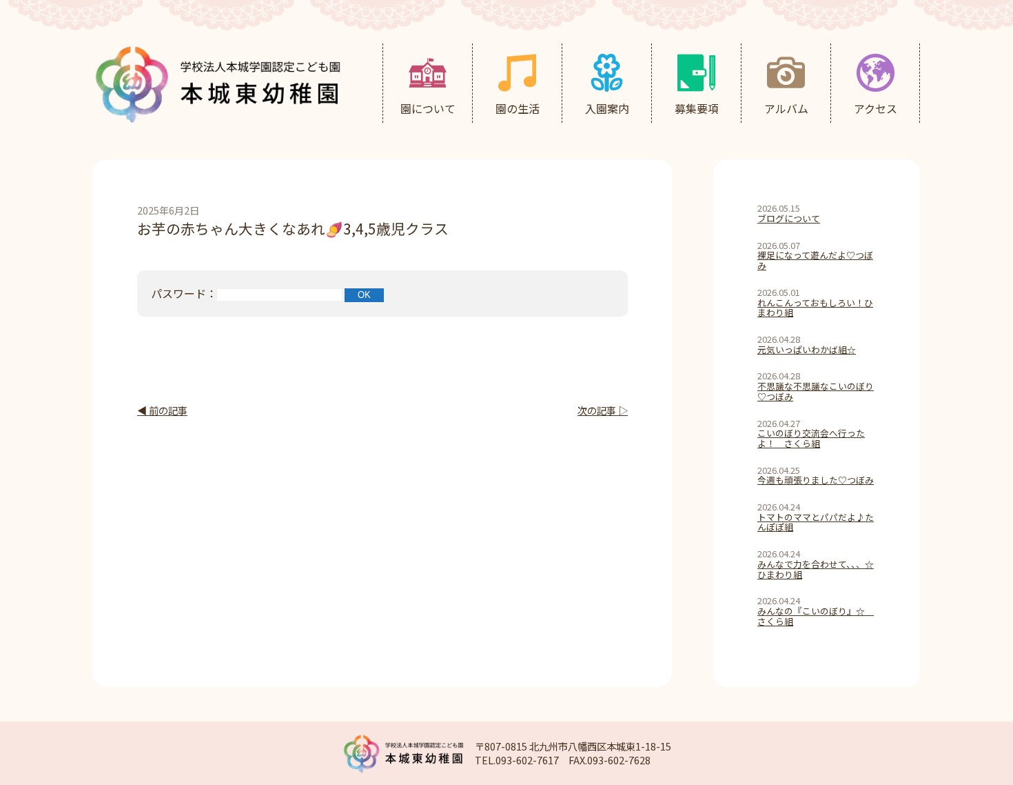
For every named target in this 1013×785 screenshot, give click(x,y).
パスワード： (184, 293)
